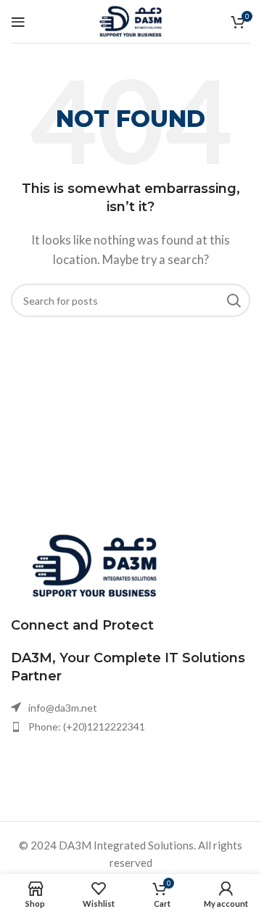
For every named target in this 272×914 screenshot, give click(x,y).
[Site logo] (130, 19)
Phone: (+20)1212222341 (86, 726)
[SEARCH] (233, 300)
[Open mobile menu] (18, 21)
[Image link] (94, 564)
